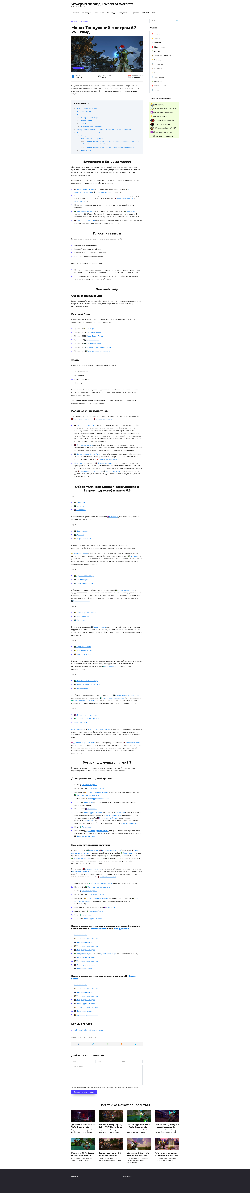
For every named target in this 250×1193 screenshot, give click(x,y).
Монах (74, 1038)
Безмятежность (80, 201)
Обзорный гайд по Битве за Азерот (88, 1030)
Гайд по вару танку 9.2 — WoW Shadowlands (111, 1154)
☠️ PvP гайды (156, 43)
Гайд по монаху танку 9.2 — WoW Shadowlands (167, 1126)
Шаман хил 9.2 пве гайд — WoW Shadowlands (138, 1154)
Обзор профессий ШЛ (165, 128)
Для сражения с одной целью (92, 136)
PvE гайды (159, 104)
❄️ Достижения (157, 77)
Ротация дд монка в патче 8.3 (89, 133)
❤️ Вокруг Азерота (158, 86)
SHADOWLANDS (148, 13)
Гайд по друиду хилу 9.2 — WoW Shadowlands (138, 1126)
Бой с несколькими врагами (92, 139)
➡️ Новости (156, 90)
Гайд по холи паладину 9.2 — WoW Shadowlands (166, 1154)
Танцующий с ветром (87, 1038)
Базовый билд (86, 121)
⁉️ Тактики (155, 34)
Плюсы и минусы (84, 112)
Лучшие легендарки (163, 136)
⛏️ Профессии (157, 64)
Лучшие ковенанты (162, 132)
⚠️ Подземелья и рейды (161, 56)
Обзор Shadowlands (164, 120)
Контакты (74, 1176)
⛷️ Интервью (156, 68)
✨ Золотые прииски (159, 73)
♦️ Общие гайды (158, 47)
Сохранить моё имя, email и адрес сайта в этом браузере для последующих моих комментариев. (106, 1087)
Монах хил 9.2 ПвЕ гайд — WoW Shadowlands (82, 1154)
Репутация (123, 13)
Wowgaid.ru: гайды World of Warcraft (102, 4)
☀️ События (156, 38)
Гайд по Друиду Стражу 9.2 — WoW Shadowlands (110, 1126)
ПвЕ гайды (86, 13)
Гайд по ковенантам (163, 112)
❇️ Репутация (156, 81)
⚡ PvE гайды (78, 68)
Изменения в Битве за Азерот (89, 108)
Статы (83, 123)
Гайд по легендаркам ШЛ (165, 108)
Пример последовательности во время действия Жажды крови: (110, 147)
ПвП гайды (111, 13)
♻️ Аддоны (155, 51)
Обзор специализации (90, 118)
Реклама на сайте (127, 1176)
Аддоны (135, 13)
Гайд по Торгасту (161, 116)
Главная (75, 13)
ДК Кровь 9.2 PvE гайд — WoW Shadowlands (83, 1126)
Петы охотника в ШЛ (164, 124)
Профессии (99, 13)
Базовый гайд (83, 115)
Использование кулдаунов (91, 126)
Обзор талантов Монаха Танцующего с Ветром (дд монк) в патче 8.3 (105, 130)
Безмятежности (98, 929)
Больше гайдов (87, 150)
